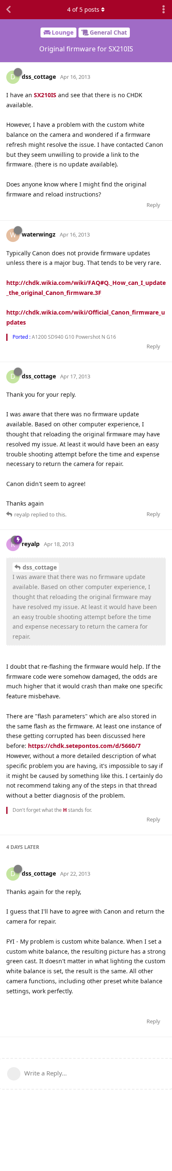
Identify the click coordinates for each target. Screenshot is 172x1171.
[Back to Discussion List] (8, 9)
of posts (83, 9)
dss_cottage (40, 567)
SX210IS (45, 95)
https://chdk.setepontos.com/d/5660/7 (84, 746)
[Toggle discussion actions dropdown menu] (163, 9)
